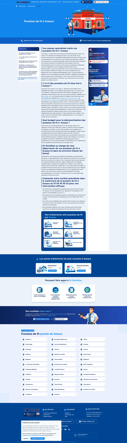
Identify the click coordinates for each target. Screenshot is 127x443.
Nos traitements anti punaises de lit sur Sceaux (28, 78)
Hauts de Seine (31, 6)
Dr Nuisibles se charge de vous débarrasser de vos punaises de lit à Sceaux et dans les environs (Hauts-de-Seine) (28, 67)
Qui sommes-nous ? (68, 1)
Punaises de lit (35, 1)
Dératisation (43, 1)
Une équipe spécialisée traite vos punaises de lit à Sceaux (27, 54)
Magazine (76, 1)
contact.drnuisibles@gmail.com (94, 412)
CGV (70, 441)
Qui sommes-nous (69, 414)
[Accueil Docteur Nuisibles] (23, 2)
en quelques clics (105, 40)
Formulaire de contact (65, 421)
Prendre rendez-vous (87, 421)
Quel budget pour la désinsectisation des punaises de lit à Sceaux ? (28, 62)
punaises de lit (47, 96)
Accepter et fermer (38, 438)
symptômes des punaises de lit (68, 98)
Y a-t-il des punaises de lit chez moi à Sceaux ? (28, 58)
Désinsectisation (52, 1)
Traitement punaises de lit (50, 413)
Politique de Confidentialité (30, 435)
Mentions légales (65, 441)
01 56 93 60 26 (38, 40)
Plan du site (74, 441)
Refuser (26, 438)
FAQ (66, 416)
